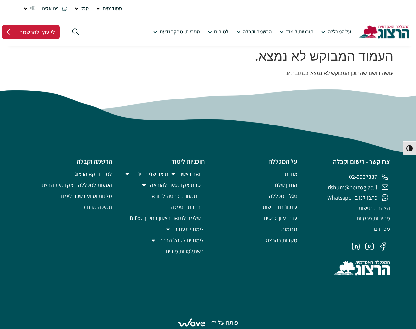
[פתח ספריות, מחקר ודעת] (155, 32)
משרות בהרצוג (281, 240)
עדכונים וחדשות (280, 207)
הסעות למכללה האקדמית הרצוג (76, 185)
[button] (108, 8)
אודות (291, 174)
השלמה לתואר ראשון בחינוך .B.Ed (167, 218)
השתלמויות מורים (185, 251)
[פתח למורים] (210, 32)
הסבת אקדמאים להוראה (177, 185)
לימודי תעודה (189, 229)
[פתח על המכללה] (323, 32)
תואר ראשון (191, 174)
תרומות (289, 229)
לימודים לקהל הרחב (182, 240)
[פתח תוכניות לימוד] (281, 32)
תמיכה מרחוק (97, 207)
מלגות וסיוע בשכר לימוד (86, 196)
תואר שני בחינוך (151, 174)
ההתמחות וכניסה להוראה (176, 196)
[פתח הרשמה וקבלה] (238, 32)
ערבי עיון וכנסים (280, 218)
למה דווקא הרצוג (93, 174)
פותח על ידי (224, 322)
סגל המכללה (283, 196)
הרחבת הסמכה (187, 207)
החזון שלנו (286, 185)
